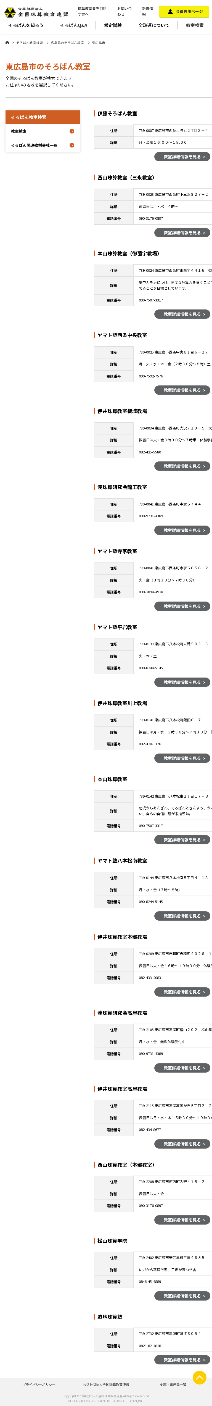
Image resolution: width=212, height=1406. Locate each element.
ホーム (7, 42)
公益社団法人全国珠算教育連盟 (106, 1384)
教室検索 (195, 25)
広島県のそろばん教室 (67, 42)
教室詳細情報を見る (182, 156)
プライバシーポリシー (38, 1384)
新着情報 (147, 11)
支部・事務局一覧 (173, 1384)
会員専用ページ (189, 11)
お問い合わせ (124, 11)
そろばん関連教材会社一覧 (34, 145)
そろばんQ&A (73, 25)
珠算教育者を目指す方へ (92, 11)
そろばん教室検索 (29, 42)
